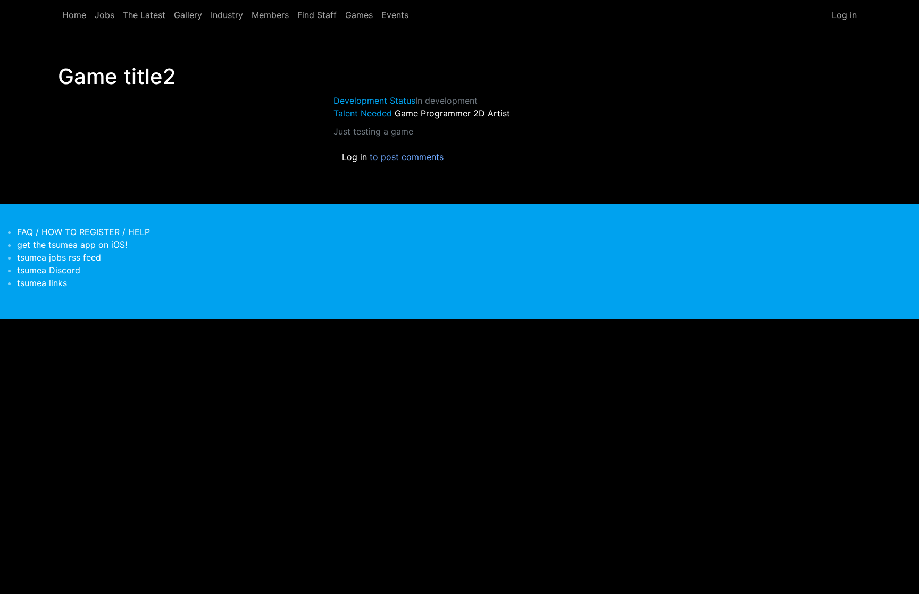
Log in (844, 15)
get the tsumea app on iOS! (72, 244)
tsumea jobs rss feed (59, 257)
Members (270, 15)
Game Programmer (433, 113)
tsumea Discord (48, 270)
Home (74, 15)
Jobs (104, 15)
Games (359, 15)
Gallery (188, 15)
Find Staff (317, 15)
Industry (227, 15)
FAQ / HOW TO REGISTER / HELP (83, 232)
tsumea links (42, 283)
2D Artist (491, 113)
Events (394, 15)
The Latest (144, 15)
